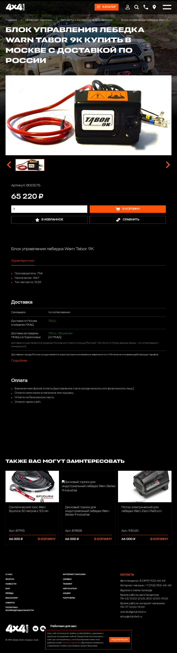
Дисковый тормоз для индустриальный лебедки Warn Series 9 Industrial (87, 511)
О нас (9, 574)
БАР (8, 589)
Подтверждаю (119, 640)
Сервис (67, 579)
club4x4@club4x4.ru (133, 612)
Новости (11, 584)
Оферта (10, 603)
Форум (10, 579)
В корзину (46, 539)
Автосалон (70, 589)
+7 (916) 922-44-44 (158, 585)
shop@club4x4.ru (131, 616)
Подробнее (19, 360)
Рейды (9, 593)
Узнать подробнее (71, 643)
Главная (12, 20)
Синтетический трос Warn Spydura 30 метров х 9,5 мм (28, 509)
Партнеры (69, 598)
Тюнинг (67, 584)
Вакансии (12, 598)
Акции (67, 593)
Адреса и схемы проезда (136, 590)
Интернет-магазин (39, 20)
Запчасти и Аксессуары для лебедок (86, 20)
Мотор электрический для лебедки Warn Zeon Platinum (142, 509)
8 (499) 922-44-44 (153, 581)
